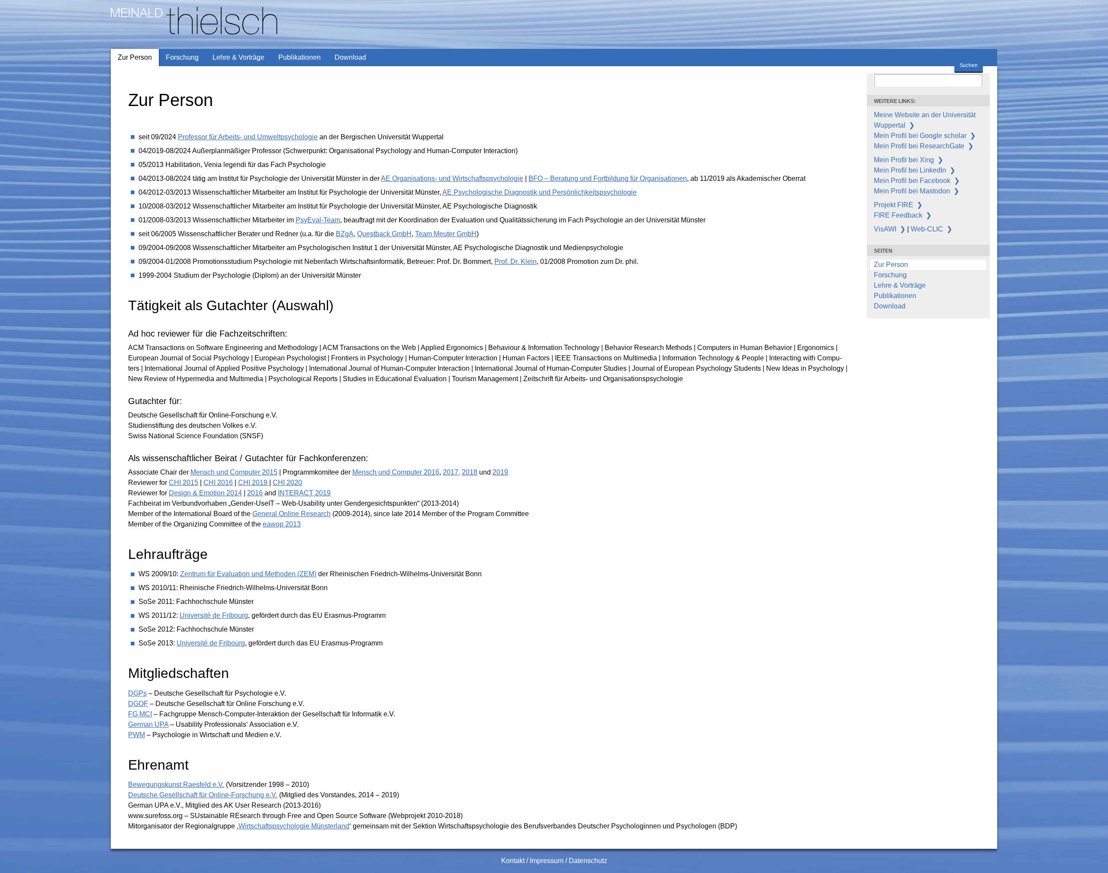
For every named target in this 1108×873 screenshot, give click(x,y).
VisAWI (885, 229)
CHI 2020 (287, 482)
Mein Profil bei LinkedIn (910, 170)
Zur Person (135, 57)
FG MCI (140, 714)
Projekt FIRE (893, 205)
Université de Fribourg (214, 615)
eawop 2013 (282, 524)
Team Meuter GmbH (446, 234)
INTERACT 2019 (304, 493)
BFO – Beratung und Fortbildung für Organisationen (607, 178)
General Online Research (291, 513)
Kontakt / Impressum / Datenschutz (554, 860)
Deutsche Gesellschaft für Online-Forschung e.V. (202, 795)
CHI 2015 (183, 482)
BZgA (345, 234)
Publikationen (299, 57)
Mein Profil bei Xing (904, 160)
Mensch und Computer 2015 (233, 472)
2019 (500, 472)
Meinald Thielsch (136, 3)
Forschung (182, 57)
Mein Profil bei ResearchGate (919, 146)
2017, (451, 472)
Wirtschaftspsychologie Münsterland (293, 826)
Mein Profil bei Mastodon (912, 191)
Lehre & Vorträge (238, 57)
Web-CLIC (927, 229)
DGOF (138, 703)
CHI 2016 (218, 482)
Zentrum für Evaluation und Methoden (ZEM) (248, 574)
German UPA (148, 724)
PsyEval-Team (318, 220)
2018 (469, 472)
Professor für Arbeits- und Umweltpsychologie (248, 137)
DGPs (137, 693)
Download (350, 57)
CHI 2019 (253, 482)
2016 (255, 493)
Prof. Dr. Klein (515, 261)
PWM (136, 734)
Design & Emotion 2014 (205, 493)
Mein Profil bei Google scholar (920, 135)
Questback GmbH (384, 234)
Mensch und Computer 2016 (395, 472)
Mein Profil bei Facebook (912, 180)
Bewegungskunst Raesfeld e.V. (176, 784)
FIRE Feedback (898, 215)
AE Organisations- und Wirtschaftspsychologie (452, 178)
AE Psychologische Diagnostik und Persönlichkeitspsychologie (539, 192)
